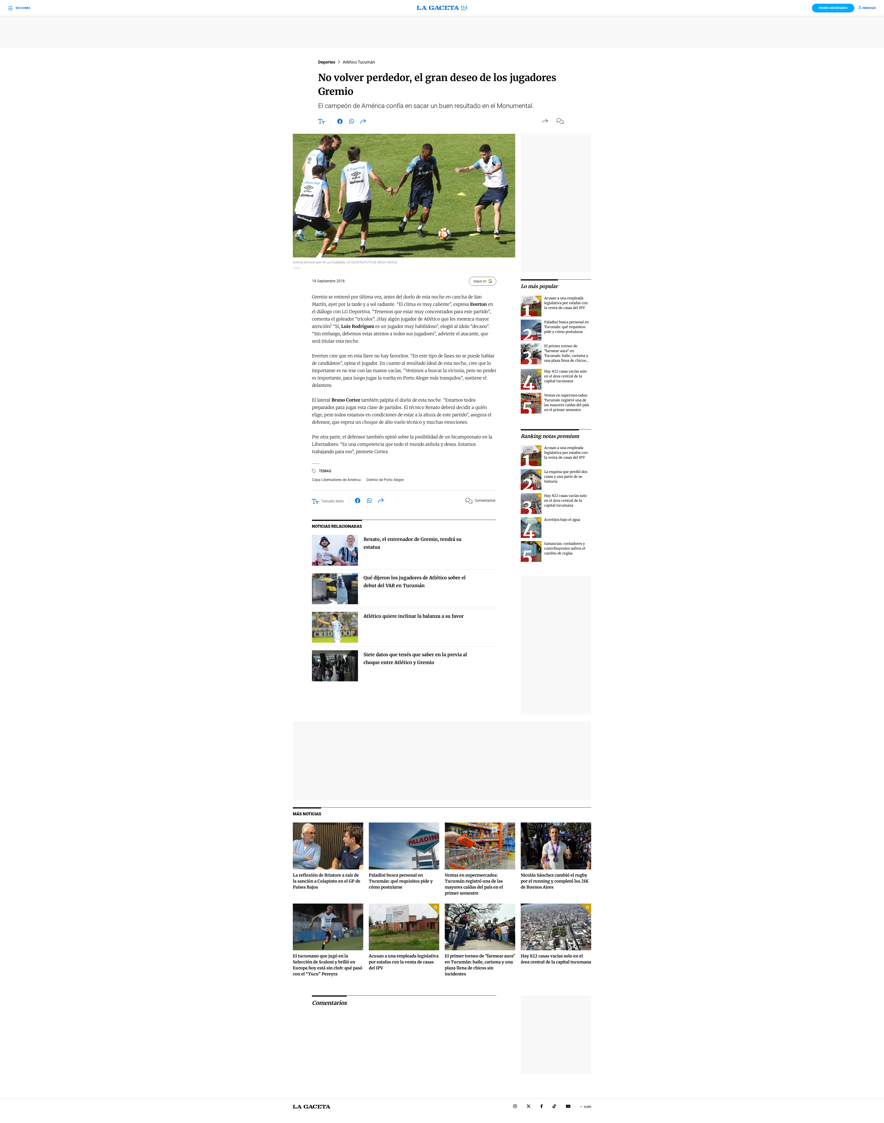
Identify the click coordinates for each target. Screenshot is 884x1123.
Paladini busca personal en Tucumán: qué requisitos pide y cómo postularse (566, 327)
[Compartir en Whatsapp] (351, 122)
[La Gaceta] (441, 8)
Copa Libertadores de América (336, 480)
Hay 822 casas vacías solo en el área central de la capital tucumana (565, 376)
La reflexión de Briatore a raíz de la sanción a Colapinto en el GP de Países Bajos (326, 881)
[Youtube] (568, 1107)
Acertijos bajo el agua (562, 519)
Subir (587, 1106)
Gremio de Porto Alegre (385, 480)
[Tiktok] (554, 1107)
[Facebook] (541, 1107)
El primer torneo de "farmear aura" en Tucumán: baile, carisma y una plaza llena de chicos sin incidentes (566, 356)
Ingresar (869, 8)
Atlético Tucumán (359, 62)
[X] (528, 1107)
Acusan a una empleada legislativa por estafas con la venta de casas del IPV (566, 303)
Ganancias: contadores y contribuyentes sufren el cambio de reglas (564, 548)
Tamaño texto (332, 501)
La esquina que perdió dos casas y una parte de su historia (565, 477)
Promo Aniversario (833, 8)
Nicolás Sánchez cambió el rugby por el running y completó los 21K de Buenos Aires (554, 881)
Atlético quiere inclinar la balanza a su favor (413, 616)
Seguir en (479, 281)
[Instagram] (515, 1107)
